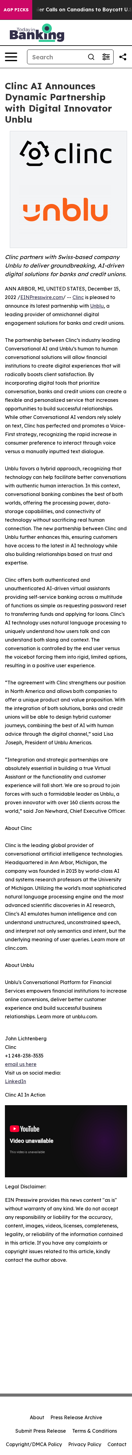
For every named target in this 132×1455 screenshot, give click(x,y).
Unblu (97, 306)
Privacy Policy (84, 1444)
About (37, 1417)
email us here (21, 1064)
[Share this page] (122, 57)
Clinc (78, 297)
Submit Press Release (40, 1431)
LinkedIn (15, 1081)
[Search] (91, 57)
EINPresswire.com (41, 297)
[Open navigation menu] (11, 57)
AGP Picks (16, 10)
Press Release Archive (76, 1417)
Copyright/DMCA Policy (34, 1444)
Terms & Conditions (94, 1431)
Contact (116, 1444)
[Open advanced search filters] (106, 57)
